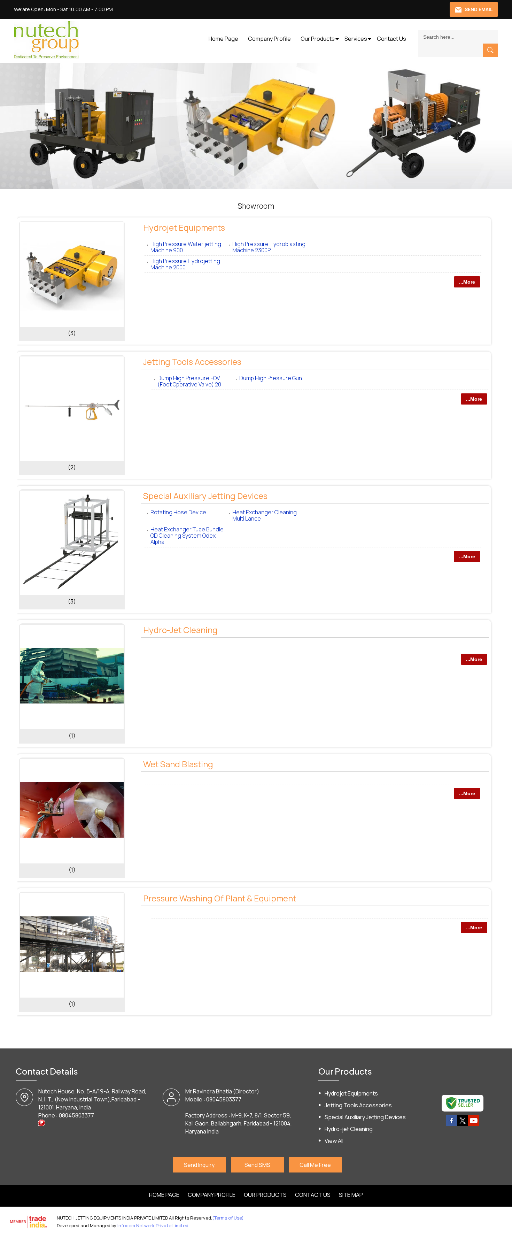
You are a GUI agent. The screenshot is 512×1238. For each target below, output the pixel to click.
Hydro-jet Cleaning (180, 630)
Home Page (223, 39)
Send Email (478, 9)
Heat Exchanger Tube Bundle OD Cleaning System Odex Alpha (187, 535)
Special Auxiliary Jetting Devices (205, 495)
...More (467, 282)
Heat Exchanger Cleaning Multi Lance (264, 515)
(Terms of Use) (228, 1218)
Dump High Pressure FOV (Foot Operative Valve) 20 (189, 381)
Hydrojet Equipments (184, 227)
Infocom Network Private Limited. (153, 1225)
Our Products (318, 39)
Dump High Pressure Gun (270, 378)
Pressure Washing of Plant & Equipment (219, 898)
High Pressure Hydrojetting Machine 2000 (185, 264)
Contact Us (391, 39)
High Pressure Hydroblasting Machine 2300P (268, 247)
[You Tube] (473, 1124)
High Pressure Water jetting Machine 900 (185, 247)
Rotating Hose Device (178, 512)
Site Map (351, 1195)
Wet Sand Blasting (178, 764)
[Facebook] (451, 1124)
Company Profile (269, 39)
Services (355, 39)
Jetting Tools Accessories (192, 361)
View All (334, 1141)
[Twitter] (462, 1124)
